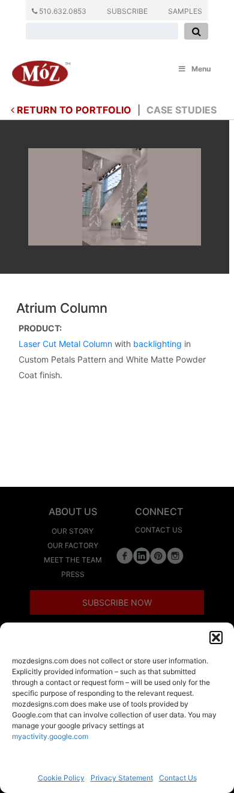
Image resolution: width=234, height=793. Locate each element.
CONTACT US (158, 529)
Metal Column (85, 344)
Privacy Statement (122, 777)
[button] (216, 638)
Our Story (73, 530)
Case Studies (181, 110)
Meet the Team (73, 559)
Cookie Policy (61, 777)
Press (73, 574)
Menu (201, 68)
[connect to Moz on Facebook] (124, 554)
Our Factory (72, 545)
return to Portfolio (72, 110)
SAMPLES (185, 11)
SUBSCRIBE (127, 11)
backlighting (157, 344)
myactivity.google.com (50, 736)
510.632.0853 (61, 11)
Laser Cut (37, 344)
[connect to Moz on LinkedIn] (141, 554)
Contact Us (178, 777)
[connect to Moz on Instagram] (175, 554)
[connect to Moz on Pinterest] (158, 554)
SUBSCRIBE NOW (117, 602)
